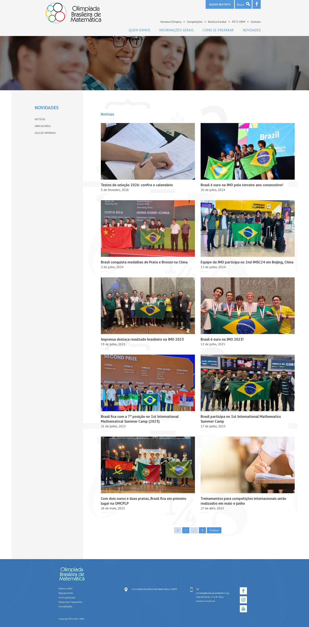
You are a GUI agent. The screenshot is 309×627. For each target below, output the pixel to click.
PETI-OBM (238, 21)
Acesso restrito (219, 4)
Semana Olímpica (170, 21)
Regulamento (65, 593)
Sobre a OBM (65, 588)
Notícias (40, 119)
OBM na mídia (43, 126)
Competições (194, 21)
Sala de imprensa (45, 132)
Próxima (214, 530)
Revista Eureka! (217, 21)
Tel (197, 589)
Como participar (66, 597)
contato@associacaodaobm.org (212, 593)
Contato (256, 21)
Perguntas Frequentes (70, 602)
